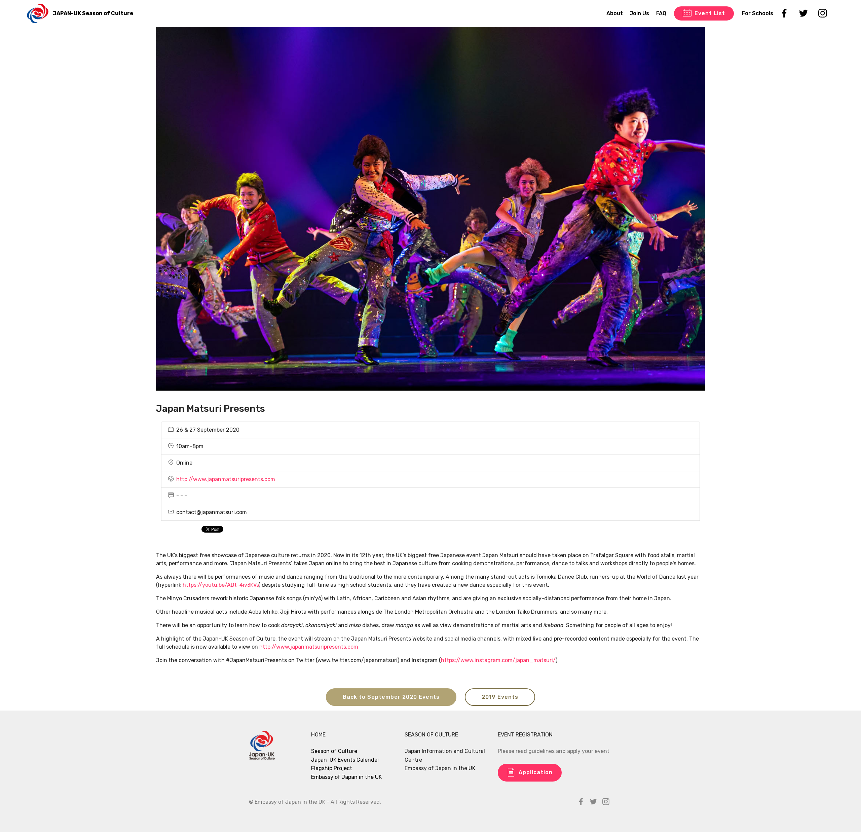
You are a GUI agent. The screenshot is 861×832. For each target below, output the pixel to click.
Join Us (639, 13)
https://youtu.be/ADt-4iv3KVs (221, 585)
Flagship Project (331, 768)
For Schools (757, 13)
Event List (710, 13)
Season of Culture (334, 751)
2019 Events (500, 697)
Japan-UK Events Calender (345, 760)
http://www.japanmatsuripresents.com (225, 479)
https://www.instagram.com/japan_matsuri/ (498, 660)
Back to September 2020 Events (391, 697)
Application (536, 772)
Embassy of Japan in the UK (346, 777)
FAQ (661, 13)
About (614, 13)
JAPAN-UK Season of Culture (93, 13)
